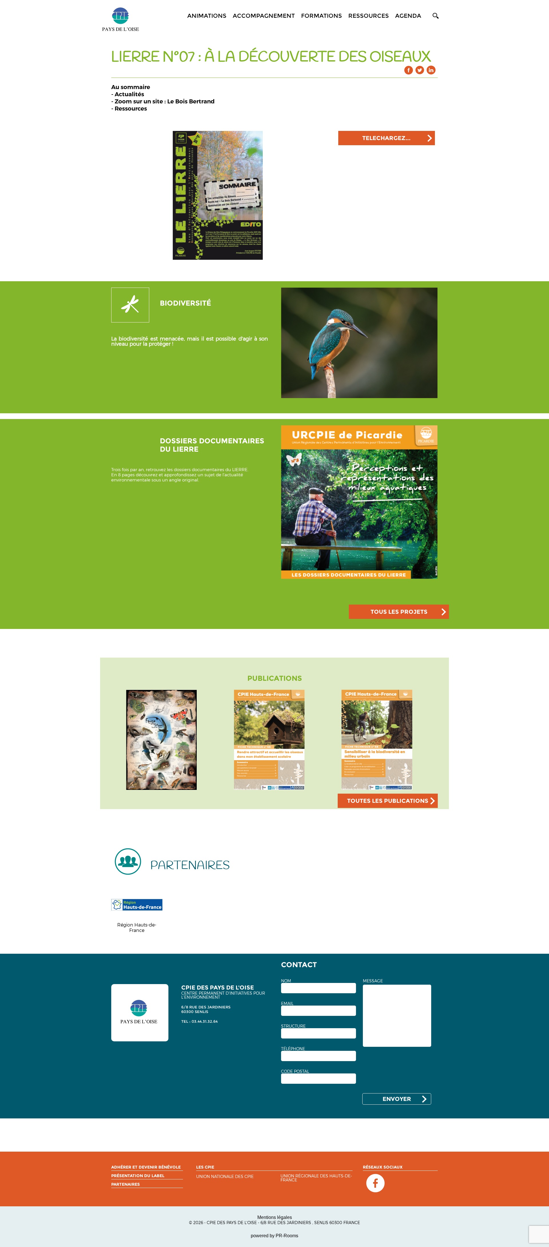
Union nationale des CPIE (225, 1177)
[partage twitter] (419, 70)
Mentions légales (274, 1217)
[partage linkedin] (431, 70)
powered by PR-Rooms (274, 1235)
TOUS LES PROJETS (399, 611)
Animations (206, 16)
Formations (321, 16)
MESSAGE (373, 981)
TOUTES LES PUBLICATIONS (387, 800)
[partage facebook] (408, 70)
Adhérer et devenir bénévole (146, 1167)
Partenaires (125, 1184)
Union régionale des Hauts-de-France (316, 1178)
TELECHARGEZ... (386, 138)
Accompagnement (264, 16)
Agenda (408, 16)
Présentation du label (137, 1176)
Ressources (368, 16)
